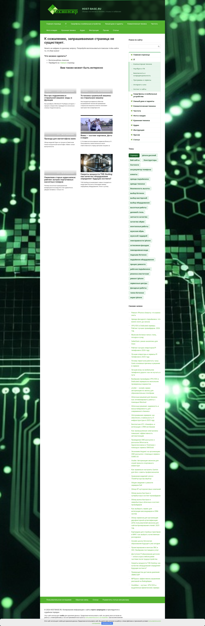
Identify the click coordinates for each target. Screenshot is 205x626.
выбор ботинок (137, 193)
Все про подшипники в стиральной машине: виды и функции (58, 97)
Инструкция (94, 30)
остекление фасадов (139, 245)
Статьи (116, 30)
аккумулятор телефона (140, 169)
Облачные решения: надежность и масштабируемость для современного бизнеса (145, 408)
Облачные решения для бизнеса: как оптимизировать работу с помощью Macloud (144, 399)
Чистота (154, 24)
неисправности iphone (140, 240)
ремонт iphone (136, 278)
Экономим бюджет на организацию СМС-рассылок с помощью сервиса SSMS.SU (145, 454)
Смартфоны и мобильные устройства (86, 24)
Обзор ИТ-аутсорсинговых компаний (146, 489)
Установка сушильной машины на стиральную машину (96, 96)
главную (63, 63)
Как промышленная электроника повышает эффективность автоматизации (144, 433)
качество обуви (137, 222)
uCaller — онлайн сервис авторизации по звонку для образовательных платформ (142, 390)
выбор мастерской (138, 198)
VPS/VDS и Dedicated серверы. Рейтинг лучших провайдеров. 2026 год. (145, 328)
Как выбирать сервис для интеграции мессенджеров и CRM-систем (144, 511)
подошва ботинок (138, 255)
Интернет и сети (139, 85)
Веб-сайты (135, 160)
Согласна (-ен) (107, 623)
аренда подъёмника (139, 179)
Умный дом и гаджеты (114, 24)
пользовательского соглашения (96, 617)
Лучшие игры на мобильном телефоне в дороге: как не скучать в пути (145, 372)
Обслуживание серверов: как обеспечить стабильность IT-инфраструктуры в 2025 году (143, 417)
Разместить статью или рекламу (116, 600)
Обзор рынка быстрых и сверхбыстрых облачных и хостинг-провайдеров (145, 502)
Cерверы (134, 155)
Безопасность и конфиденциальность (142, 74)
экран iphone (136, 297)
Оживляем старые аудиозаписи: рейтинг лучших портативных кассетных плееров (60, 179)
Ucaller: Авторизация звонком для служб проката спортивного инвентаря (145, 463)
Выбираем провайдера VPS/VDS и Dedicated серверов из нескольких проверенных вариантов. (145, 381)
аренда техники (137, 184)
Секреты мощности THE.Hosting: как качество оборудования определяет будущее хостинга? (97, 176)
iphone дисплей (149, 155)
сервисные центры (138, 283)
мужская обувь (137, 231)
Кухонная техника (68, 30)
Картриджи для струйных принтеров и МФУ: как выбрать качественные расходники (145, 534)
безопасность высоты (140, 188)
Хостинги (134, 165)
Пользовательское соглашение (58, 600)
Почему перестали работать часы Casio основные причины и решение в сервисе (145, 363)
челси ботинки (137, 293)
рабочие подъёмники (140, 269)
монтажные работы (139, 226)
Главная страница (53, 24)
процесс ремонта (138, 264)
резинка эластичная (139, 274)
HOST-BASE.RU (91, 8)
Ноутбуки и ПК (139, 69)
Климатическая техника (137, 24)
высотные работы (138, 207)
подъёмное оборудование (142, 259)
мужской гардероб (138, 236)
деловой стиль (137, 212)
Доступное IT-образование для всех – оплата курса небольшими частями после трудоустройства (145, 556)
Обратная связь (82, 600)
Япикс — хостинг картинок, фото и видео (96, 136)
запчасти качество (138, 217)
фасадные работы (138, 288)
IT (66, 24)
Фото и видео (51, 30)
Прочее (106, 30)
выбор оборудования (139, 203)
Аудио (82, 30)
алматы (133, 174)
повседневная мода (139, 250)
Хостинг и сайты (139, 89)
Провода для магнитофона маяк (60, 138)
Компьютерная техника (142, 64)
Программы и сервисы (142, 80)
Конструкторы (150, 160)
